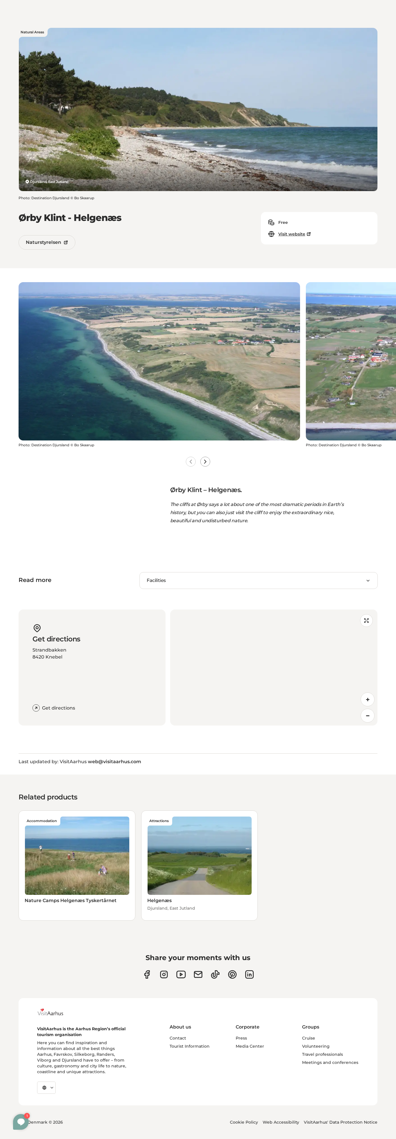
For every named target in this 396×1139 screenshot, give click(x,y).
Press (241, 1038)
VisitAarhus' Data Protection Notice (340, 1122)
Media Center (250, 1046)
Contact (178, 1038)
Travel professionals (322, 1054)
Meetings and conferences (330, 1062)
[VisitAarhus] (54, 1012)
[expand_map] (366, 620)
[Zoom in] (368, 699)
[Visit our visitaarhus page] (147, 974)
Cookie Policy (244, 1122)
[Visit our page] (164, 974)
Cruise (308, 1038)
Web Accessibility (281, 1122)
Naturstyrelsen (43, 242)
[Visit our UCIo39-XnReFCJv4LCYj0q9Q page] (181, 974)
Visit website (291, 234)
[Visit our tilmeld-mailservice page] (198, 974)
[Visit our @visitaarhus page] (215, 974)
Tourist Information (190, 1046)
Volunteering (316, 1046)
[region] (274, 668)
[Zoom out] (368, 716)
